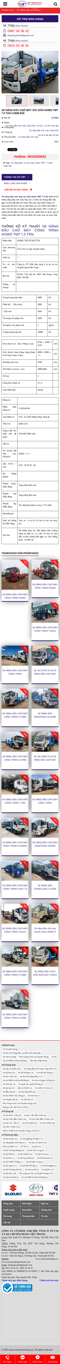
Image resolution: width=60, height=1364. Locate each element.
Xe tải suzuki (32, 1169)
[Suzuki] (13, 1189)
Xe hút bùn (34, 1095)
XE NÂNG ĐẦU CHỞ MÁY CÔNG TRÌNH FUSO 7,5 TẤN (15, 888)
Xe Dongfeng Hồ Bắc (31, 1138)
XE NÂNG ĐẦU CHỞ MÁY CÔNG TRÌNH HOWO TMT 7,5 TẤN (30, 230)
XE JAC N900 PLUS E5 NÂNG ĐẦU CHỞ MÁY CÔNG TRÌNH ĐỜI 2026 (45, 759)
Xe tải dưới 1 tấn (12, 1115)
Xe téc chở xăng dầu (31, 1076)
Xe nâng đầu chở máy (29, 10)
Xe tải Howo (10, 1138)
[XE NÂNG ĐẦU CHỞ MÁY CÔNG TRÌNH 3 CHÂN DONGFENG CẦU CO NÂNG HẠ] (15, 957)
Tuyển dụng (8, 1210)
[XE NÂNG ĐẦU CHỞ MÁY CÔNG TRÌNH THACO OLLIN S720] (15, 914)
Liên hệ (6, 1222)
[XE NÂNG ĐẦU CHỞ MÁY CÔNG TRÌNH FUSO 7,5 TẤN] (15, 871)
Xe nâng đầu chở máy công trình (43, 130)
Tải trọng (7, 1216)
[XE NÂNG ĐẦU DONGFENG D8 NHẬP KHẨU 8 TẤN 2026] (45, 699)
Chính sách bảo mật (49, 1280)
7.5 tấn (49, 163)
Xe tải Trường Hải (12, 1169)
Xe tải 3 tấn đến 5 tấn (14, 1119)
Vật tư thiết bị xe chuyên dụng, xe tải (21, 1130)
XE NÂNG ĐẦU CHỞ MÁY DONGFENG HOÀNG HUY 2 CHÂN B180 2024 (45, 845)
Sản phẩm (27, 1210)
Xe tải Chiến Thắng (13, 1161)
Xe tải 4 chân (47, 1123)
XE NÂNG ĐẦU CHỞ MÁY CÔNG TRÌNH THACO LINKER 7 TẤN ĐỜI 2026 (45, 630)
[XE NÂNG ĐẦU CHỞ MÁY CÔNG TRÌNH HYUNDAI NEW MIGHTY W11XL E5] (15, 828)
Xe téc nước (10, 1076)
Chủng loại (46, 1210)
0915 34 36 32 (12, 1268)
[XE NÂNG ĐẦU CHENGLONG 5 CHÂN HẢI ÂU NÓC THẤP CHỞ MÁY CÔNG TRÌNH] (45, 871)
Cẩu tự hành (24, 1088)
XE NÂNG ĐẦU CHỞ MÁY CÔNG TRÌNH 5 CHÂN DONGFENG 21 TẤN (15, 1017)
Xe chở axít (27, 1099)
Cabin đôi (7, 166)
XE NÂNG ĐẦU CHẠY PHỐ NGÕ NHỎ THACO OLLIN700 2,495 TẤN (45, 974)
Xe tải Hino (9, 1173)
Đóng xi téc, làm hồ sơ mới (16, 1107)
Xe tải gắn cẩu (10, 1099)
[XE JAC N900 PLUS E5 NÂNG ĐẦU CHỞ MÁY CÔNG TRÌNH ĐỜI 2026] (45, 742)
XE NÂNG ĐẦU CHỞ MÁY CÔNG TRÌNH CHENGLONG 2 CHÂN (45, 802)
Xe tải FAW (9, 1154)
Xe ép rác (8, 1088)
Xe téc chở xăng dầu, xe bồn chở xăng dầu (22, 1052)
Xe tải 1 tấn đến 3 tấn (35, 1115)
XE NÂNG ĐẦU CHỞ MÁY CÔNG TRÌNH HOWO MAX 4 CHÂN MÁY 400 (45, 587)
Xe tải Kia (8, 1158)
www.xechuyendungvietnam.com (16, 1262)
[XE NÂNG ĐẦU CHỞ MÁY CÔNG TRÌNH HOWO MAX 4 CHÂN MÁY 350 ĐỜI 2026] (15, 575)
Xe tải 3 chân (29, 1123)
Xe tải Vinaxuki (45, 1158)
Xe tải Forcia (42, 1154)
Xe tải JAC (47, 1169)
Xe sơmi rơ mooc (44, 1088)
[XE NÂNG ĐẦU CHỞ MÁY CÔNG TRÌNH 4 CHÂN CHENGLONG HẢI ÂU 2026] (15, 742)
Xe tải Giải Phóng (28, 1165)
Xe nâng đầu (16, 163)
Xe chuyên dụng (10, 1049)
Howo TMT (40, 163)
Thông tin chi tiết (15, 177)
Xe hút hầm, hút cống (14, 1095)
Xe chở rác (9, 1084)
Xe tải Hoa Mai (10, 1177)
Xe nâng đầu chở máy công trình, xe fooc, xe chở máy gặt (32, 126)
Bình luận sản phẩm (16, 183)
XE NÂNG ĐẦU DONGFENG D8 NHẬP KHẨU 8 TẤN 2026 (45, 716)
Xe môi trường (9, 1056)
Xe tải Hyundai (25, 1158)
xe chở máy (29, 163)
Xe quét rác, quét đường (30, 1084)
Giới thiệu (27, 1203)
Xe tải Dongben (48, 1165)
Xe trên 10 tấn (11, 1126)
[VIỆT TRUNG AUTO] (30, 3)
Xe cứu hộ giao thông (43, 1080)
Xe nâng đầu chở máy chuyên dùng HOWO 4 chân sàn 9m (45, 931)
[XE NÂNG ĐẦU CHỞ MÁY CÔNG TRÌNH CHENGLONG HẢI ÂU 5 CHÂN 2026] (15, 656)
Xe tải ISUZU (25, 1154)
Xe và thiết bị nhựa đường (15, 1060)
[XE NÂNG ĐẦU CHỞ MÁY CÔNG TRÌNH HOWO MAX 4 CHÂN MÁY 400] (45, 570)
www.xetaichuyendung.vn (46, 1259)
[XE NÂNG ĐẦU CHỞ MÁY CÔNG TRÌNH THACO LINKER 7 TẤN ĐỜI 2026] (45, 613)
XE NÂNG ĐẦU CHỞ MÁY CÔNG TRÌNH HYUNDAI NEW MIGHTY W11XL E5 (15, 845)
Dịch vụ (44, 1203)
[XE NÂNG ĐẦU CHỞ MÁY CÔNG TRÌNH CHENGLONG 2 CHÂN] (45, 785)
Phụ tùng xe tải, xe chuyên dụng (33, 1056)
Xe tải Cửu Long (35, 1150)
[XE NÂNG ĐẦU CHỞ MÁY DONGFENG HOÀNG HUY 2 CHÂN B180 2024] (45, 828)
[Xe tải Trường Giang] (36, 1189)
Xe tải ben (9, 1072)
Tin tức (44, 1216)
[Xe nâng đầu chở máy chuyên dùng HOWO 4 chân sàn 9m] (45, 914)
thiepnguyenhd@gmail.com (21, 35)
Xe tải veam (10, 1165)
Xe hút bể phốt (26, 1091)
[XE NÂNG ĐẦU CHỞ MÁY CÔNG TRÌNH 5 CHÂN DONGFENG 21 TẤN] (15, 1000)
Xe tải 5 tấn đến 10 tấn (48, 135)
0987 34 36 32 (26, 1268)
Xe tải (54, 1056)
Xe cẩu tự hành (12, 1068)
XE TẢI (24, 1146)
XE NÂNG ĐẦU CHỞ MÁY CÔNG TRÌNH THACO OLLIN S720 (15, 931)
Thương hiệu (28, 1216)
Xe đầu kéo (9, 1091)
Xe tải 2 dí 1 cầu (11, 1123)
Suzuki (36, 1146)
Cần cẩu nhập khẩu (38, 1060)
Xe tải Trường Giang (13, 1150)
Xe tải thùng (25, 1072)
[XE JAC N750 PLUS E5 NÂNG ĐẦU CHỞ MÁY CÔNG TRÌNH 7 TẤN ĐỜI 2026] (45, 656)
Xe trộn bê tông (44, 1072)
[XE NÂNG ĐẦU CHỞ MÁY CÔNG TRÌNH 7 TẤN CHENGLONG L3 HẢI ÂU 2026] (15, 785)
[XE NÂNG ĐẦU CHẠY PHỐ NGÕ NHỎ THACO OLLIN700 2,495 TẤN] (45, 957)
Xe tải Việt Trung (34, 1161)
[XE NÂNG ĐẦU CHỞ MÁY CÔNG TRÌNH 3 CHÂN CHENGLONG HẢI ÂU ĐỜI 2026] (15, 699)
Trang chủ (7, 10)
